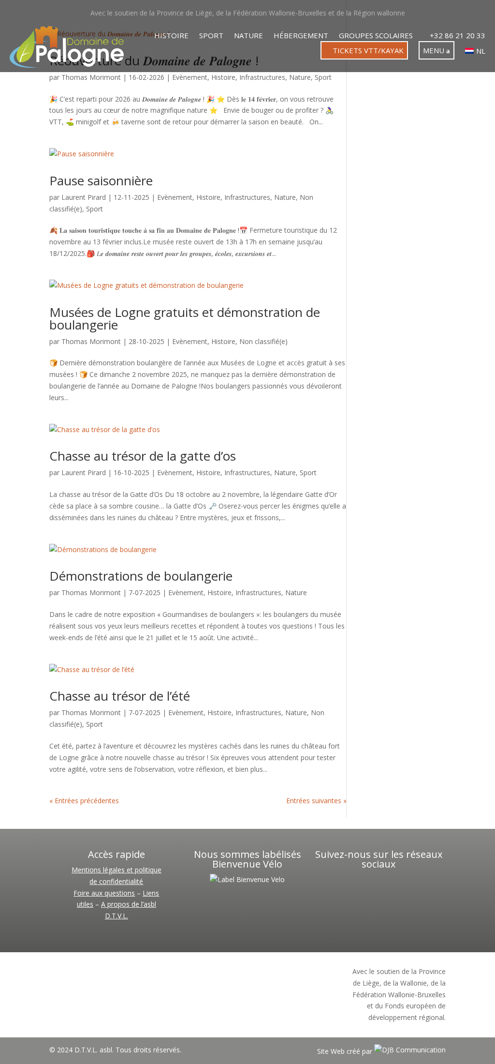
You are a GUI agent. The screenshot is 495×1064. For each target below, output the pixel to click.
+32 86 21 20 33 (456, 36)
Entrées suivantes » (316, 800)
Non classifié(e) (263, 341)
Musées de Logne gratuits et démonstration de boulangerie (184, 318)
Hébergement (301, 36)
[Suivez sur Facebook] (364, 888)
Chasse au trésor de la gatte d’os (142, 456)
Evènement (189, 77)
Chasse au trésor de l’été (119, 695)
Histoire (171, 36)
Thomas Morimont (91, 77)
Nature (248, 36)
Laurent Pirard (83, 197)
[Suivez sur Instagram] (392, 888)
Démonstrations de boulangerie (141, 575)
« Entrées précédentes (84, 800)
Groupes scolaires (376, 36)
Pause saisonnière (101, 180)
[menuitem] (475, 53)
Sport (211, 36)
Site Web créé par (345, 1051)
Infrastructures (262, 77)
